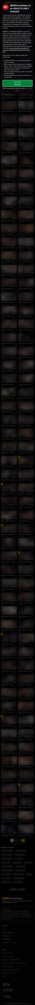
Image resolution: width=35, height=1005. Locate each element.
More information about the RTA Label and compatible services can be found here (16, 50)
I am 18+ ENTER (17, 83)
